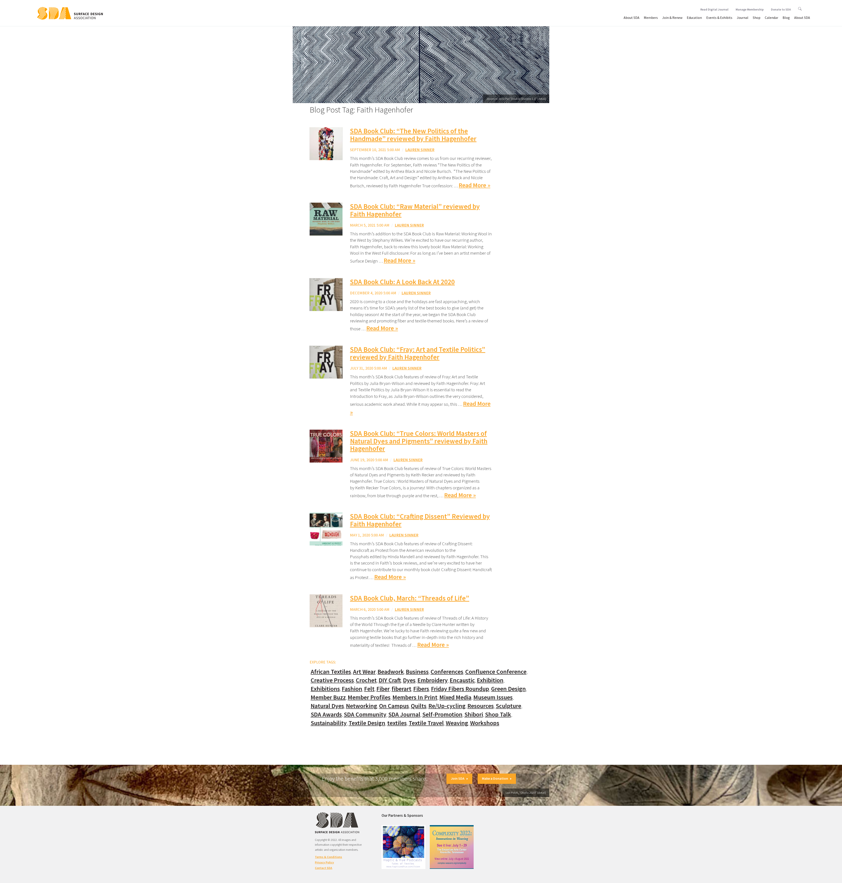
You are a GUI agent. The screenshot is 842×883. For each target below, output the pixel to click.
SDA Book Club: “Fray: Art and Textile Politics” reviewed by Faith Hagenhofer (417, 353)
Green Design (508, 689)
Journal (742, 17)
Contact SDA (323, 868)
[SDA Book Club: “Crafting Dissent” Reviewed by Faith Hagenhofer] (326, 529)
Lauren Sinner (419, 149)
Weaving (457, 723)
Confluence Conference (495, 672)
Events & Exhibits (719, 17)
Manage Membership (750, 9)
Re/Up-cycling (447, 706)
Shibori (473, 714)
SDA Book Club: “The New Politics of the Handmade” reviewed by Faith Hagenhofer (413, 135)
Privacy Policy (324, 862)
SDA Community (365, 714)
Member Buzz (328, 697)
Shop (756, 17)
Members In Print (414, 697)
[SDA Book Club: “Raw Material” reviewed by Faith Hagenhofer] (326, 219)
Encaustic (462, 680)
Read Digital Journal (714, 9)
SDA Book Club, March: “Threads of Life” (409, 598)
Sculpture (508, 706)
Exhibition (490, 680)
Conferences (447, 672)
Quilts (418, 706)
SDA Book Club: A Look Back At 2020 (402, 281)
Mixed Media (455, 697)
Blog (786, 17)
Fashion (352, 689)
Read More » (474, 185)
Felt (369, 689)
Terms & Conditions (328, 857)
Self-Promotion (442, 714)
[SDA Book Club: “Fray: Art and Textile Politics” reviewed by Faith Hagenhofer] (326, 362)
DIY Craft (390, 680)
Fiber (383, 689)
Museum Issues (493, 697)
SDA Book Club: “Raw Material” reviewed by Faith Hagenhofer (415, 210)
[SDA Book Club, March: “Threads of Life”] (326, 610)
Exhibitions (325, 689)
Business (417, 672)
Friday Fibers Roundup (460, 689)
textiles (397, 723)
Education (694, 17)
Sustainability (329, 723)
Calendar (771, 17)
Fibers (421, 689)
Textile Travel (426, 723)
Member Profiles (369, 697)
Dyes (409, 680)
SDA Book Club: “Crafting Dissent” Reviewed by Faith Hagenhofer (420, 520)
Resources (480, 706)
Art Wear (364, 672)
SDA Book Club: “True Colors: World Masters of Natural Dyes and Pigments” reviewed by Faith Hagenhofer (418, 441)
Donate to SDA (781, 9)
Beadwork (391, 672)
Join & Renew (672, 17)
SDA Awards (326, 714)
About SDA (631, 17)
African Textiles (331, 672)
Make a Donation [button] (495, 778)
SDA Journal (404, 714)
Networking (361, 706)
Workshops (484, 723)
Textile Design (367, 723)
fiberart (401, 689)
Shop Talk (498, 714)
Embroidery (432, 680)
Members (651, 17)
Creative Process (332, 680)
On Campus (394, 706)
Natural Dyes (327, 706)
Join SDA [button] (457, 778)
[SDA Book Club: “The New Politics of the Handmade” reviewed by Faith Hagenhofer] (326, 143)
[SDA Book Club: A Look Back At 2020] (326, 294)
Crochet (366, 680)
